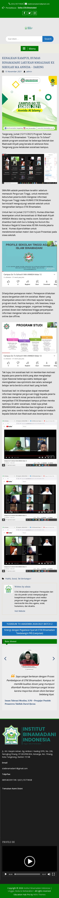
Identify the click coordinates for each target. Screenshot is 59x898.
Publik (8, 579)
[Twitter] (30, 13)
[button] (29, 858)
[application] (29, 858)
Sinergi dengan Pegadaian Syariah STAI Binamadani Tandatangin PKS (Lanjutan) (29, 632)
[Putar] (5, 870)
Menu (32, 48)
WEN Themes (39, 891)
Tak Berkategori (24, 579)
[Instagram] (35, 13)
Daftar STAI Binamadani (27, 8)
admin (29, 71)
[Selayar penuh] (53, 870)
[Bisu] (49, 870)
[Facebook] (24, 13)
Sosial (14, 579)
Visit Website (20, 611)
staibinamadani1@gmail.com (39, 4)
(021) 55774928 (17, 4)
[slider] (27, 870)
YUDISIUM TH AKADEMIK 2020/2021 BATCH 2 (29, 624)
